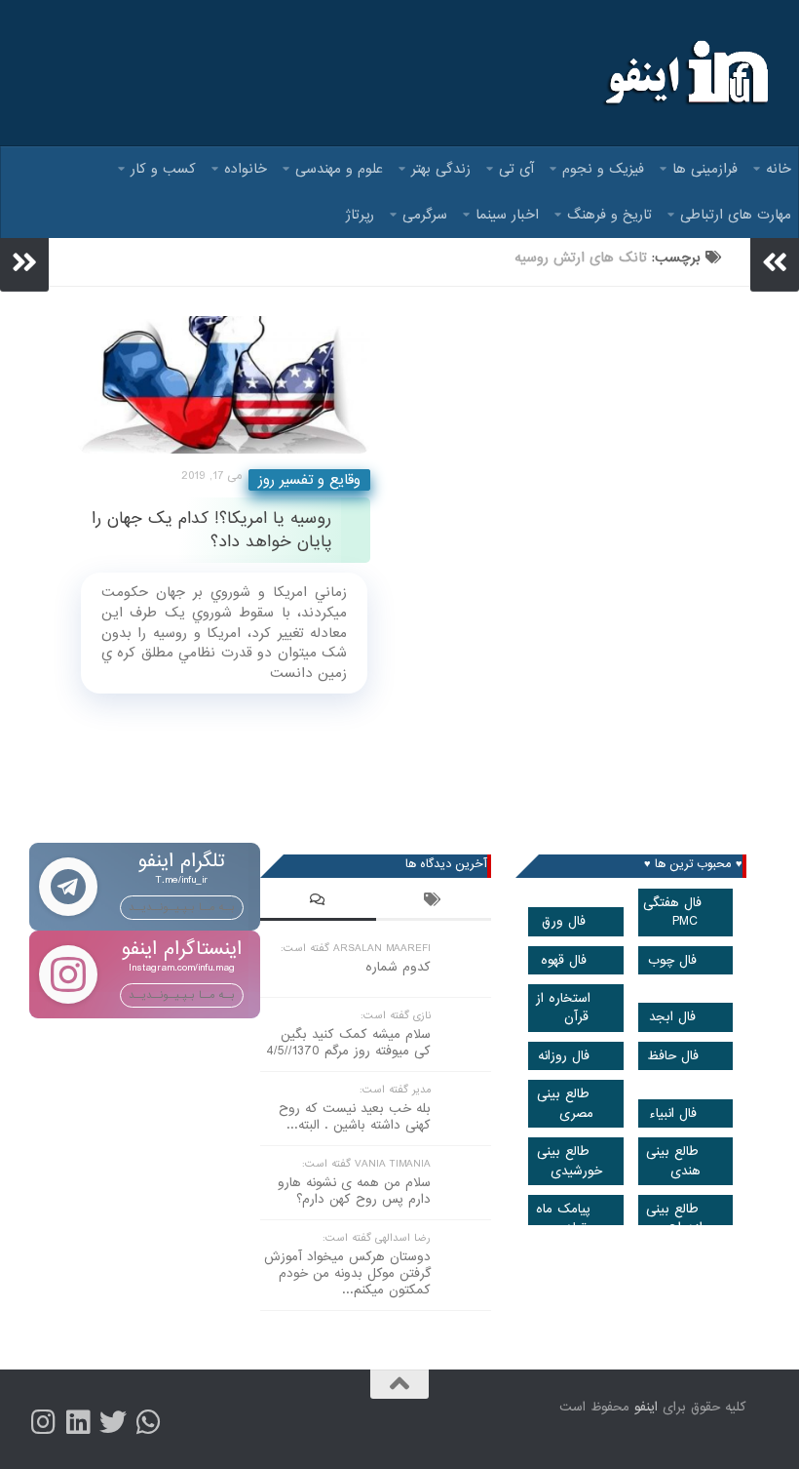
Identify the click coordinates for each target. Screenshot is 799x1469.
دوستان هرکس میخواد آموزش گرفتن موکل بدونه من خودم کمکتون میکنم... (347, 1273)
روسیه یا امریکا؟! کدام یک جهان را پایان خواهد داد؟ (211, 529)
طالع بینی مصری (565, 1103)
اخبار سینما (507, 214)
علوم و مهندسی (339, 168)
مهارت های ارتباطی (735, 214)
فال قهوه (564, 960)
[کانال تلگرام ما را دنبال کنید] (148, 1422)
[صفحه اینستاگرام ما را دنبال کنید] (43, 1422)
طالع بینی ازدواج (674, 1218)
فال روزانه (564, 1056)
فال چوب (672, 960)
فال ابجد (672, 1017)
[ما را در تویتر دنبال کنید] (113, 1422)
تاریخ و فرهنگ (609, 214)
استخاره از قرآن (563, 1007)
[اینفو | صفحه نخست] (684, 73)
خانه (778, 168)
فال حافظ (673, 1056)
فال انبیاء (673, 1113)
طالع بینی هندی (673, 1160)
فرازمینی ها (705, 168)
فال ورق (564, 921)
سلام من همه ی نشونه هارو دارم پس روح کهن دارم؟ (354, 1191)
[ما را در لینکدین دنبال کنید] (78, 1422)
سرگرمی (424, 214)
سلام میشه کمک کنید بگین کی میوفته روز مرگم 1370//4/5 (348, 1042)
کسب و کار (163, 168)
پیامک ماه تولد (563, 1218)
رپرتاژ (360, 214)
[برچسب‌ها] (434, 902)
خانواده (245, 168)
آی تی (516, 168)
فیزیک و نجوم (603, 168)
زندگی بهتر (441, 168)
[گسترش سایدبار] (24, 262)
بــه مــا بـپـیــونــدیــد (182, 907)
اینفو (646, 1407)
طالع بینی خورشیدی (569, 1160)
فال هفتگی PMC (672, 912)
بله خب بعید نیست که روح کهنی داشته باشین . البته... (355, 1116)
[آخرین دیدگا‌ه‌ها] (318, 902)
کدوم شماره (398, 967)
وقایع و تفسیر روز (309, 480)
